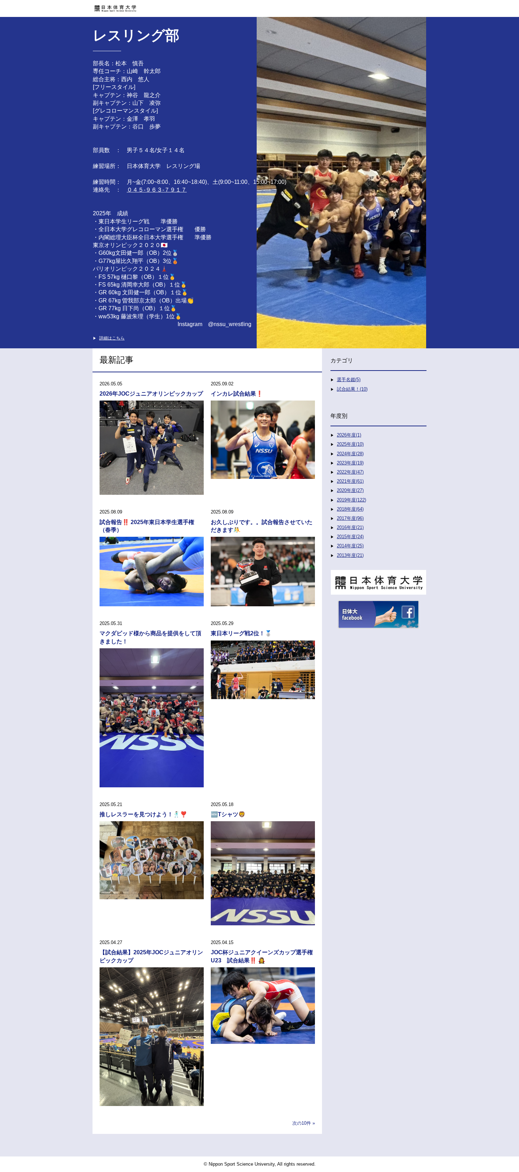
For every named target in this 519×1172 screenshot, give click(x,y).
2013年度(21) (350, 555)
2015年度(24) (350, 536)
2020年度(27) (350, 490)
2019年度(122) (351, 500)
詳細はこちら (112, 338)
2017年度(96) (350, 518)
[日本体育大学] (259, 6)
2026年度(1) (349, 435)
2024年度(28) (350, 453)
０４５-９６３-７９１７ (157, 190)
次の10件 (301, 1123)
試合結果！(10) (352, 389)
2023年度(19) (350, 462)
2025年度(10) (350, 444)
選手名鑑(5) (348, 379)
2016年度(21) (350, 527)
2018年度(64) (350, 509)
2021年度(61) (350, 481)
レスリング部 (136, 35)
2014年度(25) (350, 545)
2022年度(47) (350, 472)
